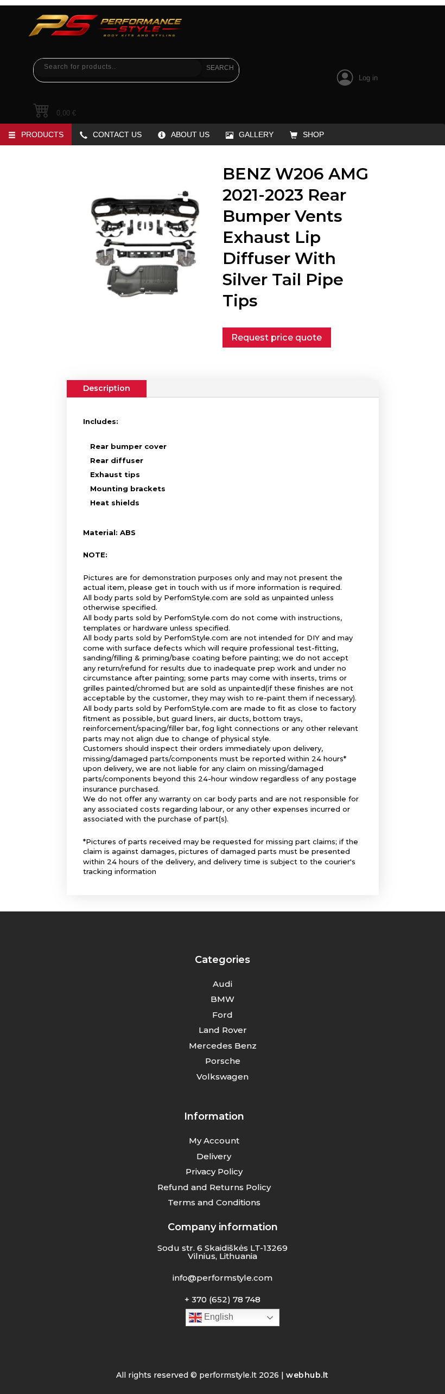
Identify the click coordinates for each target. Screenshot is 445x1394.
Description (106, 388)
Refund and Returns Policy (214, 1187)
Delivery (213, 1156)
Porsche (222, 1061)
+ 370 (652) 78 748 (222, 1299)
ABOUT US (190, 134)
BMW (222, 999)
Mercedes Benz (223, 1045)
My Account (214, 1140)
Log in (368, 78)
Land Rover (223, 1030)
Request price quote (276, 337)
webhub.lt (307, 1375)
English (217, 1316)
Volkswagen (222, 1076)
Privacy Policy (214, 1171)
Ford (222, 1015)
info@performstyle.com (222, 1278)
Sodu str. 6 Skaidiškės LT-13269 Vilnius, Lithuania (222, 1252)
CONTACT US (117, 134)
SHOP (313, 134)
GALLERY (256, 134)
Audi (222, 984)
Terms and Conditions (214, 1202)
